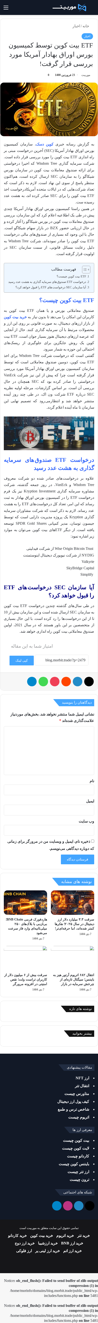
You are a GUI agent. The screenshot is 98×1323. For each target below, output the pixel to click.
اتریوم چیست (78, 1117)
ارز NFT (82, 1078)
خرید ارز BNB (72, 1243)
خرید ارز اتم (72, 1251)
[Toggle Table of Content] (83, 270)
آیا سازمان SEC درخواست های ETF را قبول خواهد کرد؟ (50, 287)
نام (92, 781)
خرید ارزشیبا (48, 1243)
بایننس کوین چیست (74, 1164)
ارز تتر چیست (78, 1172)
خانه (86, 26)
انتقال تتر (82, 1086)
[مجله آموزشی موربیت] (68, 7)
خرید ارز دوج (25, 1243)
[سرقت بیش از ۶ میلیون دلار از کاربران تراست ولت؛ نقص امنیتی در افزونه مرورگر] (25, 958)
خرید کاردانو (17, 1236)
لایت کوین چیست (75, 1148)
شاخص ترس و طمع (73, 1109)
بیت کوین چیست (76, 1140)
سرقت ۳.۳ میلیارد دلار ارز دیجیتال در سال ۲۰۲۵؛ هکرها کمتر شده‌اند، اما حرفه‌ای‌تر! (74, 924)
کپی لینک (21, 660)
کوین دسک (45, 144)
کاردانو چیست (78, 1156)
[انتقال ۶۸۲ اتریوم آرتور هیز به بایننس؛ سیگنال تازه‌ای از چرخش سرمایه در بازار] (72, 958)
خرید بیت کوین (15, 317)
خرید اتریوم (65, 1236)
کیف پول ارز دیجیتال (73, 1101)
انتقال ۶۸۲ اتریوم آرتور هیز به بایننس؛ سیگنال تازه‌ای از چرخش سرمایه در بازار (73, 979)
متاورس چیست (76, 1094)
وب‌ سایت (86, 821)
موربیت (85, 75)
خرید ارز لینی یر (47, 1251)
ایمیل (90, 801)
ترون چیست (79, 1180)
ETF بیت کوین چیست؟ (71, 276)
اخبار (76, 26)
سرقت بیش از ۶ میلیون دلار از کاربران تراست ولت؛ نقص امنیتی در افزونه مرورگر (25, 979)
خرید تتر (83, 1236)
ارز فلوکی (24, 1251)
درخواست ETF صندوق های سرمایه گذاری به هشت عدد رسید (47, 282)
